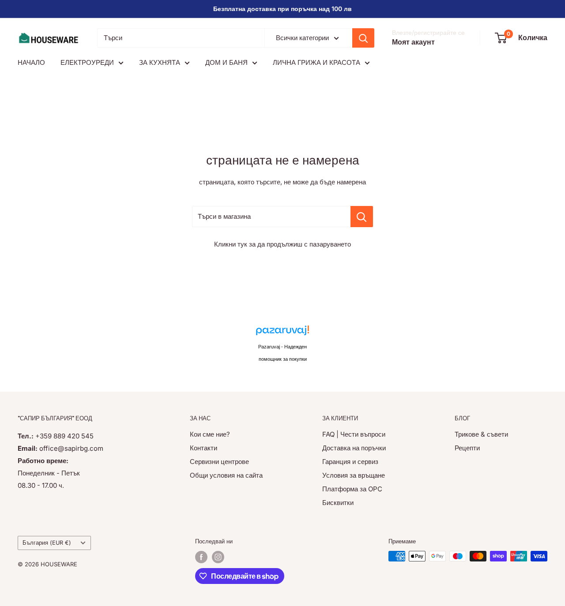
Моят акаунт (413, 41)
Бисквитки (338, 502)
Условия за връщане (353, 475)
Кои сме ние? (210, 434)
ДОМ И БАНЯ (226, 62)
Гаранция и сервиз (350, 461)
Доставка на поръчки (354, 448)
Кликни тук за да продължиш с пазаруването (282, 244)
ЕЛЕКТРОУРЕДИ (87, 62)
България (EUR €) (47, 542)
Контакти (203, 448)
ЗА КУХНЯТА (159, 62)
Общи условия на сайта (226, 475)
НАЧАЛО (31, 62)
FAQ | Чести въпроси (353, 434)
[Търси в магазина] (361, 216)
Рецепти (467, 448)
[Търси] (363, 38)
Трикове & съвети (481, 434)
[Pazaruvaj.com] (282, 332)
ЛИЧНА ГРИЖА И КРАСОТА (316, 62)
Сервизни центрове (219, 461)
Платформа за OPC (352, 489)
